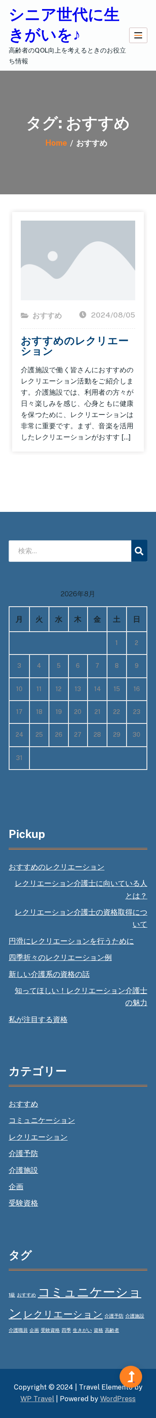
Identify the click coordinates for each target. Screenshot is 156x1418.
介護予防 (23, 1153)
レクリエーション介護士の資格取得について (81, 918)
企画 (16, 1186)
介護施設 (23, 1170)
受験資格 (23, 1203)
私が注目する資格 (38, 1019)
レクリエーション (38, 1137)
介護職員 (18, 1330)
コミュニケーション (42, 1120)
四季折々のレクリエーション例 (60, 957)
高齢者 (112, 1330)
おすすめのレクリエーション (75, 345)
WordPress (118, 1399)
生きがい (82, 1330)
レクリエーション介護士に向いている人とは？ (81, 889)
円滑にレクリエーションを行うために (71, 941)
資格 (98, 1330)
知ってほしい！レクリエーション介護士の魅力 (81, 996)
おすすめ (47, 315)
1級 (12, 1294)
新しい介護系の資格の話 (49, 974)
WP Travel (37, 1399)
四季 (66, 1330)
